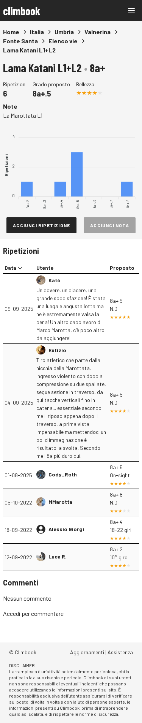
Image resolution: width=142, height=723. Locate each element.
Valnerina (97, 31)
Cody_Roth (62, 474)
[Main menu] (131, 10)
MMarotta (60, 501)
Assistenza (120, 652)
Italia (37, 31)
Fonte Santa (20, 40)
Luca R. (57, 556)
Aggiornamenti (87, 652)
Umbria (64, 31)
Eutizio (57, 350)
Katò (54, 280)
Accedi (11, 613)
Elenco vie (63, 40)
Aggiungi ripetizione (41, 225)
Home (11, 31)
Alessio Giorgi (66, 529)
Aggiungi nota (109, 225)
